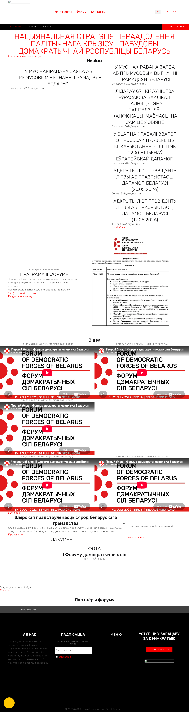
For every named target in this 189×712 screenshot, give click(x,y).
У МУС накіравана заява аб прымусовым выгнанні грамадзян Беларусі (59, 78)
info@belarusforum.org (22, 293)
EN (175, 12)
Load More (118, 227)
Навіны (32, 27)
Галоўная (16, 27)
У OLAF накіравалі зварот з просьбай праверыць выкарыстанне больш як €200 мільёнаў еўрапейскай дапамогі (145, 146)
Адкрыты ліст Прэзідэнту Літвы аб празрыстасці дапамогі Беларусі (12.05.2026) (144, 210)
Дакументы (38, 88)
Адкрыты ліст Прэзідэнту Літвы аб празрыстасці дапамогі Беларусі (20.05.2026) (144, 180)
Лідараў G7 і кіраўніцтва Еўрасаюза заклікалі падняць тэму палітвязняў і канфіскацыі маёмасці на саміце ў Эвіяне (145, 106)
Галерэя (47, 27)
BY (158, 12)
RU (166, 12)
